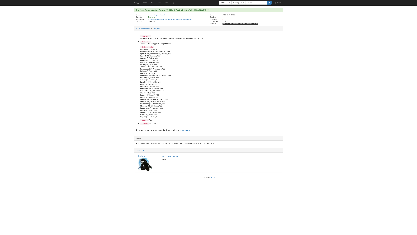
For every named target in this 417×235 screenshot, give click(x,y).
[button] (225, 3)
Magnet (157, 29)
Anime (150, 15)
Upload (144, 3)
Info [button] (151, 3)
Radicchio (141, 156)
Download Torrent (144, 29)
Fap (173, 3)
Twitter (166, 3)
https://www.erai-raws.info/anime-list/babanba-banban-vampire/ (170, 19)
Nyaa (136, 2)
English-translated (160, 15)
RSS (159, 3)
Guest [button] (279, 3)
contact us (185, 130)
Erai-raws (151, 17)
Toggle (212, 177)
